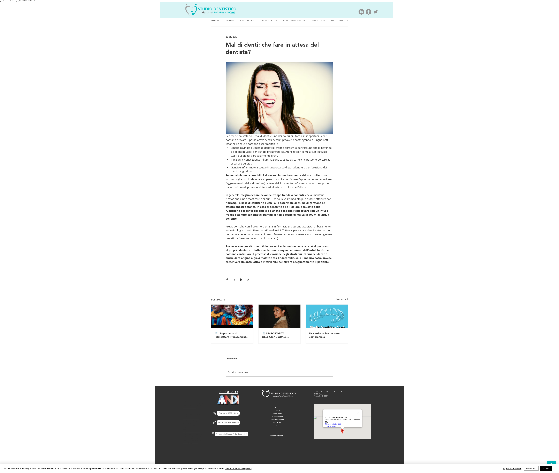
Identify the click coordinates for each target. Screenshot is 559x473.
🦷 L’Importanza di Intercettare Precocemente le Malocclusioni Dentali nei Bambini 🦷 (231, 335)
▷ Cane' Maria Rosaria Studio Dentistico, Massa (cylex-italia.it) (192, 421)
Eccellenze (277, 413)
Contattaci (277, 422)
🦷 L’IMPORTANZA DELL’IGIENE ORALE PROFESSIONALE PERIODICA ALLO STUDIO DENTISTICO (278, 335)
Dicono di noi (277, 416)
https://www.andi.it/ (189, 412)
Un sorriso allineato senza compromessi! (324, 335)
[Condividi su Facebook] (227, 279)
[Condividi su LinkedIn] (241, 279)
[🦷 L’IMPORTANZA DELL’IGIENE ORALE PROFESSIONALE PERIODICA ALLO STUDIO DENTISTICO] (280, 316)
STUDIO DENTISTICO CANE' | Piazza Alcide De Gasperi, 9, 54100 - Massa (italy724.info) (193, 436)
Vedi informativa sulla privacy (238, 468)
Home (277, 408)
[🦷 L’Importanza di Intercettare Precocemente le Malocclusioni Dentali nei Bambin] (232, 316)
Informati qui (277, 425)
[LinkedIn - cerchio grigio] (361, 12)
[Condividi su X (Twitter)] (234, 279)
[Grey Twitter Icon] (375, 12)
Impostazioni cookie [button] (512, 468)
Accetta (546, 468)
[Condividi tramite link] (248, 279)
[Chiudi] (555, 468)
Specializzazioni (277, 419)
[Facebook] (368, 12)
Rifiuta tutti (531, 468)
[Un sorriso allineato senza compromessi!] (327, 316)
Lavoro (277, 411)
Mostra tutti (342, 299)
